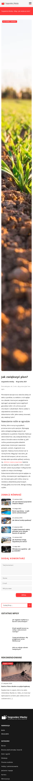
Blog (3, 730)
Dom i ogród (5, 754)
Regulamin (5, 734)
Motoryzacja (5, 779)
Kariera (3, 775)
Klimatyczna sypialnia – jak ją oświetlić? (21, 550)
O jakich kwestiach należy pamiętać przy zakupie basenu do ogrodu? (21, 531)
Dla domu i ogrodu (9, 21)
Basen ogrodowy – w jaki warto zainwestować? (20, 512)
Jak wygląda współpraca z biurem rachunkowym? (20, 620)
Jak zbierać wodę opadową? (21, 520)
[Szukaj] (29, 605)
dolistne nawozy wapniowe (13, 462)
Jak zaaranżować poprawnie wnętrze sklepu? (22, 503)
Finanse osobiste (7, 762)
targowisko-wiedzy (7, 381)
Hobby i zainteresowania (9, 766)
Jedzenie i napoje (7, 770)
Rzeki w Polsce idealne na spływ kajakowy (15, 686)
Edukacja (4, 758)
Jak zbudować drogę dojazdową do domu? (19, 541)
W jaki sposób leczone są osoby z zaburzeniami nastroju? (20, 629)
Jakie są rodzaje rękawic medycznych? (20, 648)
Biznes (3, 746)
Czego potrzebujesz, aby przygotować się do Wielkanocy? (20, 639)
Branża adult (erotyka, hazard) (11, 750)
